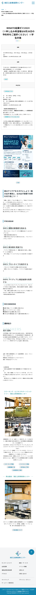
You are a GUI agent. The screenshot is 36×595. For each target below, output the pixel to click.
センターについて (7, 563)
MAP (6, 79)
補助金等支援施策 (7, 570)
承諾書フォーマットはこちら (12, 117)
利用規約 (20, 591)
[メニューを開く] (33, 3)
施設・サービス (23, 563)
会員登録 (4, 566)
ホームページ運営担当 (8, 583)
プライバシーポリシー (25, 579)
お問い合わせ (23, 573)
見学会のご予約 (25, 467)
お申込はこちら (9, 91)
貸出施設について (17, 530)
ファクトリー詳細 (24, 464)
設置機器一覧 (11, 467)
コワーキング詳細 (9, 464)
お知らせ (21, 570)
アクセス (4, 573)
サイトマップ (5, 579)
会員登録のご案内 (17, 470)
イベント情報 (23, 566)
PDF (18, 182)
